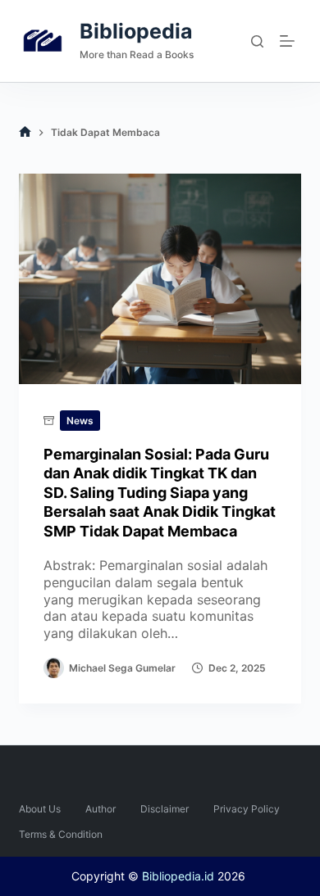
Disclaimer (164, 809)
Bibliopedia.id (178, 876)
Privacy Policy (246, 809)
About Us (40, 809)
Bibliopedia (136, 31)
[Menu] (290, 41)
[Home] (25, 132)
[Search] (257, 41)
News (80, 420)
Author (100, 809)
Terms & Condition (61, 834)
